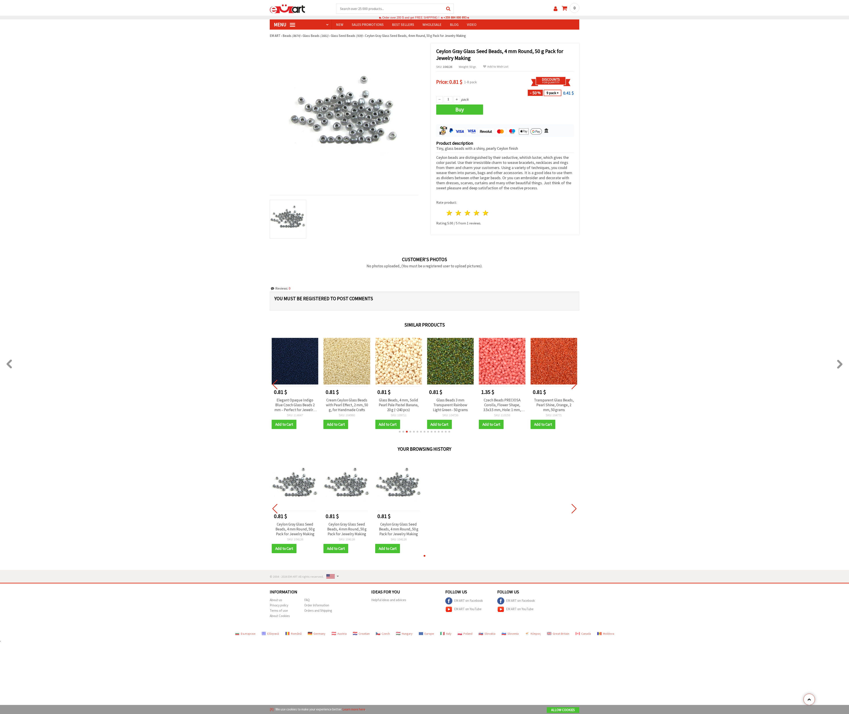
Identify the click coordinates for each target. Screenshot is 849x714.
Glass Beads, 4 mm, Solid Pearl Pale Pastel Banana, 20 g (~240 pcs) (347, 405)
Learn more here (353, 709)
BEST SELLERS (403, 24)
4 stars (476, 212)
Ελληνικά (273, 634)
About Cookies (280, 616)
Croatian (364, 634)
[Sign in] (555, 8)
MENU (280, 24)
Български (248, 634)
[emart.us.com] (287, 8)
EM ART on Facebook (468, 600)
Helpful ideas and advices (388, 600)
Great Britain (561, 634)
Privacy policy (279, 605)
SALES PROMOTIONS (368, 24)
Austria (342, 634)
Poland (467, 634)
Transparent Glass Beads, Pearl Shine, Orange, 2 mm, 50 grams (502, 405)
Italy (448, 634)
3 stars (467, 212)
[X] (271, 709)
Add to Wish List (497, 66)
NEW (339, 24)
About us (276, 600)
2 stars (458, 212)
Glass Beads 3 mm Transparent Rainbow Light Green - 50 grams (398, 405)
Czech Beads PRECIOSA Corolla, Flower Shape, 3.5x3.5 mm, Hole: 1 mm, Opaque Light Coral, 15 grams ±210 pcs (450, 405)
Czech (386, 634)
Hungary (407, 634)
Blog (454, 24)
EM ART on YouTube (468, 609)
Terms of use (279, 610)
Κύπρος (536, 634)
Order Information (316, 605)
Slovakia (489, 634)
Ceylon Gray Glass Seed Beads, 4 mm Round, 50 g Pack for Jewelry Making (295, 529)
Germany (319, 634)
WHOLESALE (432, 24)
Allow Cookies (563, 710)
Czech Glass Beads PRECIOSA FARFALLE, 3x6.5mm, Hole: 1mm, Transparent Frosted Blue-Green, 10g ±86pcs (554, 405)
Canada (586, 634)
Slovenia (513, 634)
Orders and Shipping (318, 610)
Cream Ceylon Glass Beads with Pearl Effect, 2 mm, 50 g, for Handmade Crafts (295, 405)
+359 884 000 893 (455, 17)
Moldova (608, 634)
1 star (449, 212)
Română (296, 634)
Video (471, 24)
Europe (429, 634)
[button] (400, 432)
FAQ (307, 600)
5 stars (485, 212)
